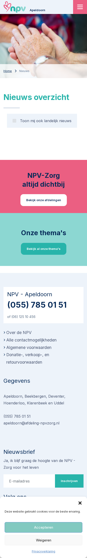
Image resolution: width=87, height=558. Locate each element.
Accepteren (43, 527)
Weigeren (43, 540)
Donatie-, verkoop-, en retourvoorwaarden (27, 358)
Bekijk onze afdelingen (43, 200)
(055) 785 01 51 (37, 305)
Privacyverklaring (43, 551)
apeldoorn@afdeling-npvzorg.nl (31, 423)
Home (7, 71)
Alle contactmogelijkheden (31, 340)
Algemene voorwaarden (29, 347)
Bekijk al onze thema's (44, 249)
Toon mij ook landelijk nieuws (45, 120)
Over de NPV (19, 332)
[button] (80, 502)
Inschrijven (69, 481)
